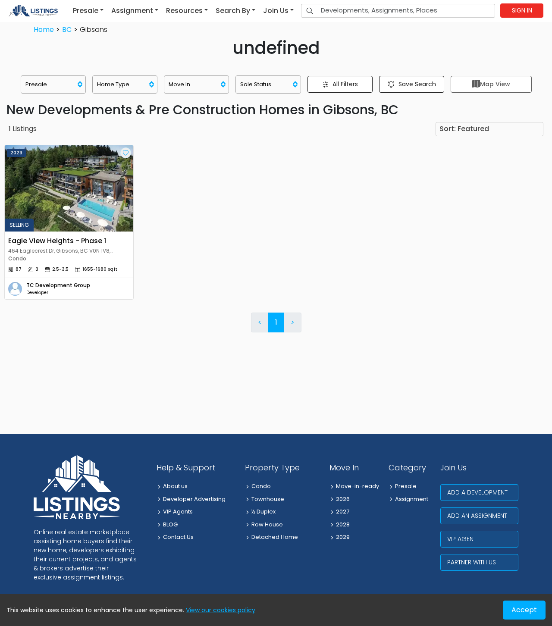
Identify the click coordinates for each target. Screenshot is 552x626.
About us (175, 486)
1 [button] (276, 322)
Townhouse (267, 499)
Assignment (411, 499)
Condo (261, 486)
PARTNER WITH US (471, 562)
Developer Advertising (194, 499)
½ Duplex (263, 511)
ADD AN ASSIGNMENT (477, 515)
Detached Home (274, 537)
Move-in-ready (357, 486)
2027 (342, 511)
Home (44, 29)
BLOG (170, 524)
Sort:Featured (464, 129)
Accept (524, 610)
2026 (343, 499)
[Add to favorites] (125, 152)
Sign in (522, 10)
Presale (406, 486)
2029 (343, 537)
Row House (267, 524)
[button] (88, 10)
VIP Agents (178, 511)
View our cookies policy (220, 610)
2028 (343, 524)
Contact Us (178, 537)
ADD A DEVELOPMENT (477, 492)
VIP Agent (462, 539)
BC (67, 29)
